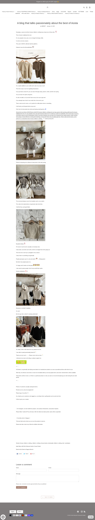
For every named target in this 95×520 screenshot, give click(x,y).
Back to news (48, 497)
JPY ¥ (19, 511)
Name (17, 467)
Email (50, 467)
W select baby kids (74, 515)
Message (18, 473)
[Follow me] (21, 363)
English (12, 511)
